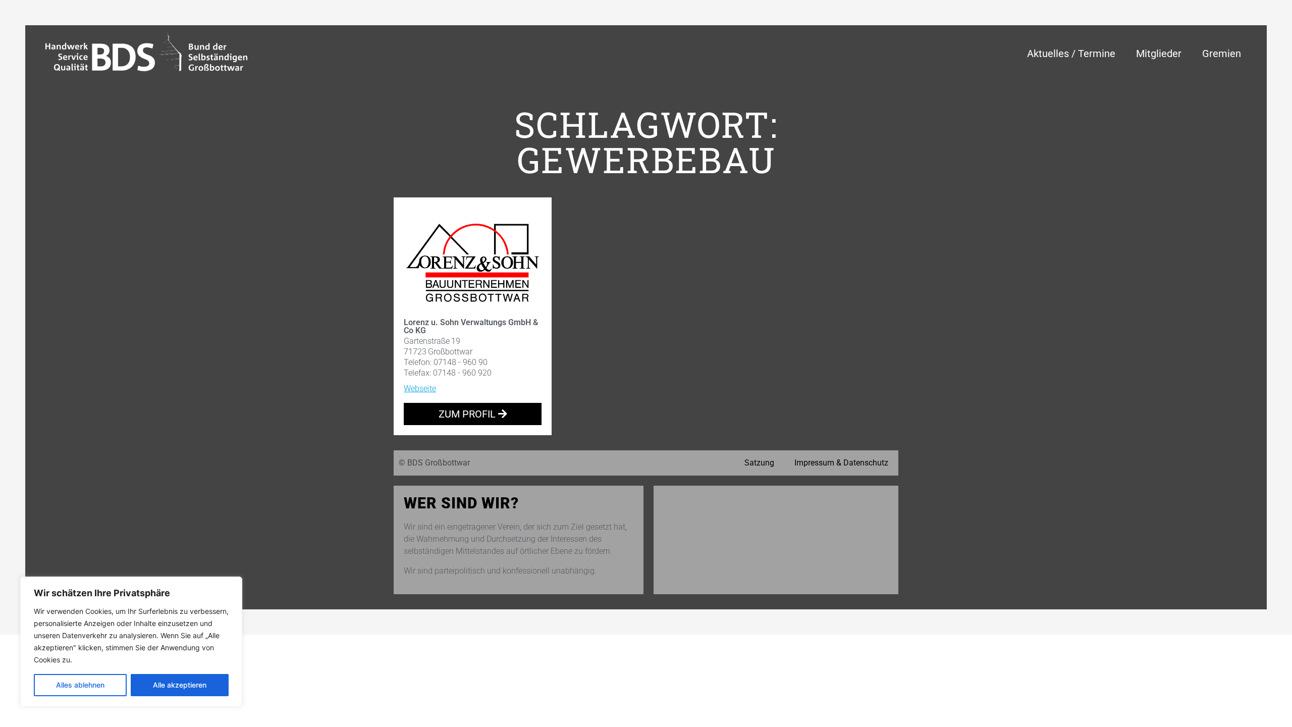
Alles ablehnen (80, 685)
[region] (131, 642)
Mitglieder (1158, 53)
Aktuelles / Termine (1071, 53)
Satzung (759, 463)
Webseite (420, 388)
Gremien (1221, 53)
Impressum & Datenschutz (841, 463)
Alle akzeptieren (179, 685)
